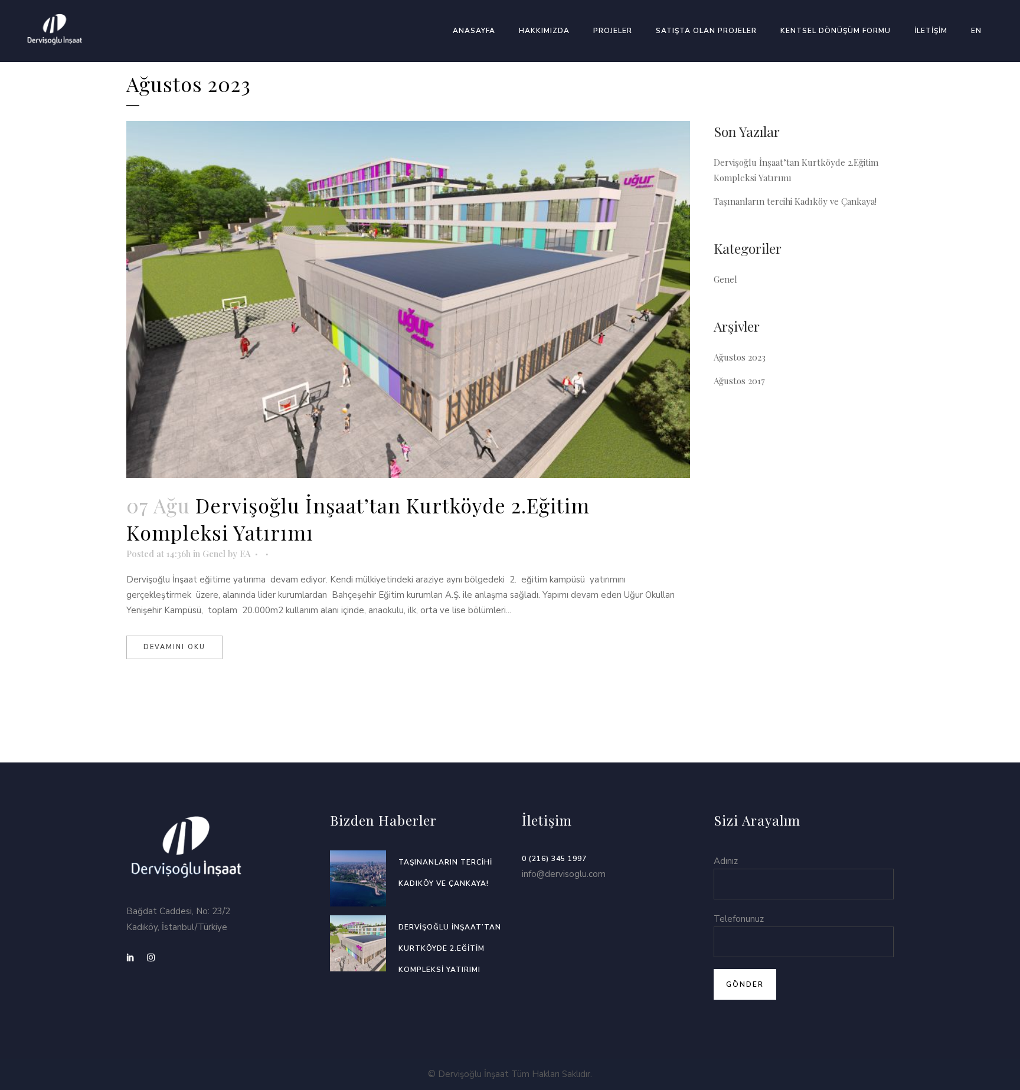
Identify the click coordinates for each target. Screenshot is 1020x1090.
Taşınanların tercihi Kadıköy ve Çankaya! (795, 201)
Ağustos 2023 (740, 357)
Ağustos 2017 (739, 381)
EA (245, 553)
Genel (213, 553)
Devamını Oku (174, 647)
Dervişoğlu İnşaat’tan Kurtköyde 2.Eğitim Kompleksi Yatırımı (449, 948)
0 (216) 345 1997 (554, 858)
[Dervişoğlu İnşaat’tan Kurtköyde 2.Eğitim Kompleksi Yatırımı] (408, 299)
